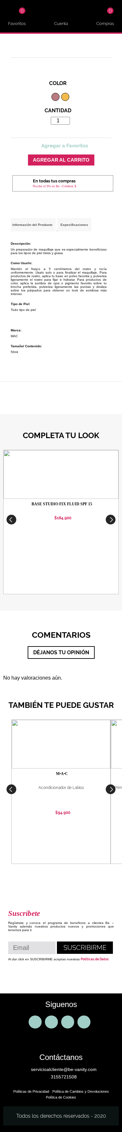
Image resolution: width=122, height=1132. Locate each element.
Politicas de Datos (95, 959)
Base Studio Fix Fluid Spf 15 (62, 504)
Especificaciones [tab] (74, 225)
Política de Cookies (61, 1097)
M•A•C (62, 773)
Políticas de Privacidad (31, 1091)
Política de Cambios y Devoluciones (80, 1091)
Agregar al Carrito (61, 160)
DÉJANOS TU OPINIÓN (61, 652)
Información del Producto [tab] (32, 225)
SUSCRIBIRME (84, 948)
